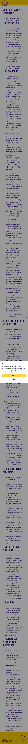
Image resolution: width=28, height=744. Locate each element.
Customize (14, 379)
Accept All (14, 375)
